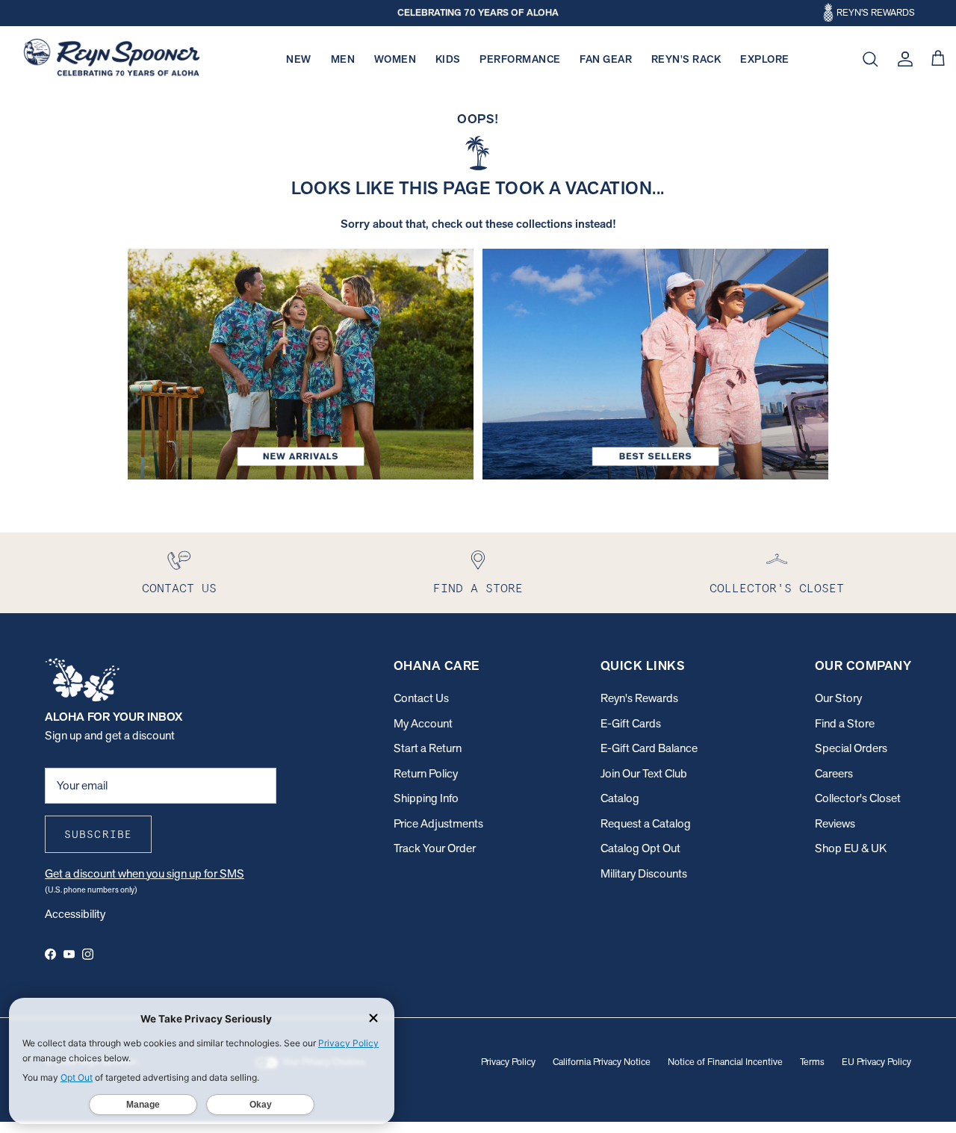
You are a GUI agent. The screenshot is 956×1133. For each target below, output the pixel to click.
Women (395, 59)
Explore (764, 59)
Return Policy (426, 773)
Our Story (838, 698)
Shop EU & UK (851, 848)
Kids (448, 59)
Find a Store (845, 723)
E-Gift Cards (630, 723)
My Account (423, 723)
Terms (812, 1061)
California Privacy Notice (602, 1061)
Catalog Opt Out (640, 848)
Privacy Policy (508, 1061)
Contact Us (421, 698)
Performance (520, 59)
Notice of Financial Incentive (725, 1061)
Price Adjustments (438, 823)
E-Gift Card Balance (649, 748)
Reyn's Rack (686, 59)
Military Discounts (643, 873)
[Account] (902, 59)
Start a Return (428, 748)
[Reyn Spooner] (111, 59)
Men (343, 59)
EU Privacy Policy (876, 1061)
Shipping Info (426, 798)
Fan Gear (606, 59)
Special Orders (851, 748)
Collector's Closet (858, 798)
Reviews (835, 823)
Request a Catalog (645, 823)
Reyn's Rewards (639, 698)
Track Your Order (435, 848)
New (298, 59)
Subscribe (98, 834)
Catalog (619, 798)
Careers (834, 773)
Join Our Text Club (643, 773)
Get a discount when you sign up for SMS (144, 873)
